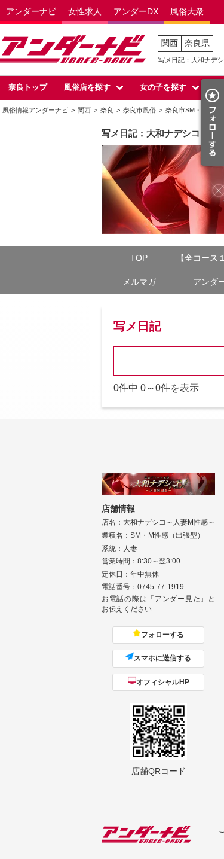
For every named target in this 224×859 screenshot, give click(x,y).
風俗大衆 (187, 11)
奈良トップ (27, 87)
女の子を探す (163, 87)
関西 (169, 43)
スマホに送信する (162, 658)
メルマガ (139, 282)
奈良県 (197, 43)
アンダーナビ (31, 11)
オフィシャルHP (162, 682)
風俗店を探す (87, 87)
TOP (139, 258)
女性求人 (85, 11)
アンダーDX (135, 11)
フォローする (162, 634)
